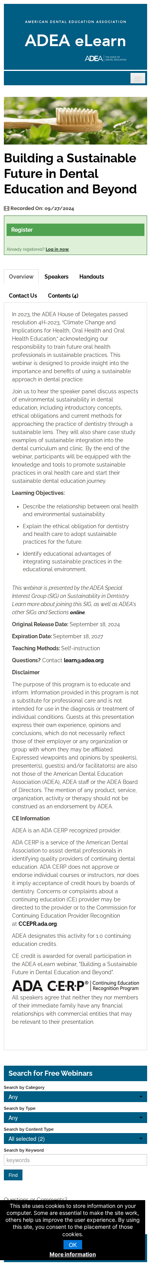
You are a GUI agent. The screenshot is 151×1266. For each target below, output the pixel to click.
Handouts (91, 277)
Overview (21, 277)
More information (73, 1254)
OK (73, 1245)
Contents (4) (63, 296)
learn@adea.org (84, 660)
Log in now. (57, 249)
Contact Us (23, 296)
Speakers (57, 277)
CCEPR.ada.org (38, 924)
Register (22, 230)
